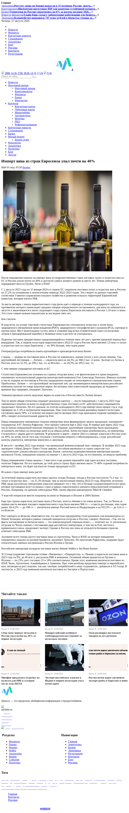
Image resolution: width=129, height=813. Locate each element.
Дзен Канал (12, 706)
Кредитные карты (25, 106)
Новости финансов (49, 14)
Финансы (13, 32)
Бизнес (46, 11)
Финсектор (21, 100)
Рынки (13, 744)
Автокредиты (22, 115)
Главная (72, 741)
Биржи (13, 756)
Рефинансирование (26, 124)
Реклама (12, 47)
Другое (12, 154)
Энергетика (74, 744)
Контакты (13, 50)
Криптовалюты (23, 91)
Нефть (12, 750)
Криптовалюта (49, 8)
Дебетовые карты (25, 109)
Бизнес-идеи (22, 139)
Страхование (15, 38)
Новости (13, 29)
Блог (10, 44)
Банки (18, 97)
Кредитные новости (19, 35)
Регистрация (15, 53)
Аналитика (14, 41)
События (14, 759)
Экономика (47, 5)
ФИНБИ (45, 808)
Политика (13, 148)
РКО (17, 121)
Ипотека (20, 118)
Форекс (13, 747)
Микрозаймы (22, 112)
